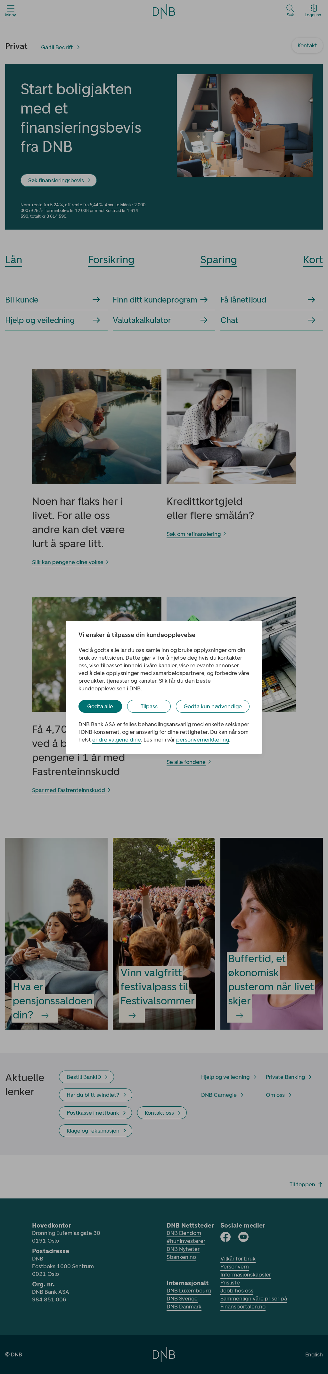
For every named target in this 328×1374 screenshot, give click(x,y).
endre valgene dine (116, 739)
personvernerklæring (202, 739)
